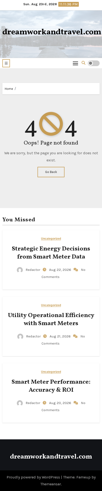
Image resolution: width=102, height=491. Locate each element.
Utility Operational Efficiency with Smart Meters (51, 319)
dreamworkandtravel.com (51, 32)
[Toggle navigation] (75, 63)
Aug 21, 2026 (61, 336)
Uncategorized (51, 238)
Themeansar (50, 484)
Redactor (33, 270)
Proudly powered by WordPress (34, 477)
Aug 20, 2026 (60, 403)
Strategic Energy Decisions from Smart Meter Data (51, 253)
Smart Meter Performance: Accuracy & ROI (51, 386)
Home (9, 89)
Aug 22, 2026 (60, 270)
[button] (6, 63)
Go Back (51, 172)
